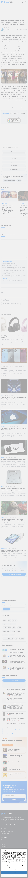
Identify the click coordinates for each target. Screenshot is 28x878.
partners (8, 852)
